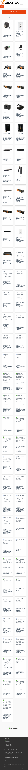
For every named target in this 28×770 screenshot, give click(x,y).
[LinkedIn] (11, 762)
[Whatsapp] (5, 762)
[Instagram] (16, 762)
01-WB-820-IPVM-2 (20, 692)
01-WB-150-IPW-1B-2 (20, 630)
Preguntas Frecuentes (10, 744)
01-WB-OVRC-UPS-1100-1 (7, 530)
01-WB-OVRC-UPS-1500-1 (20, 508)
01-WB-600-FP (7, 241)
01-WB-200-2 (7, 75)
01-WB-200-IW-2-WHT (20, 263)
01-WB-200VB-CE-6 (20, 327)
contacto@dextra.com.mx (12, 757)
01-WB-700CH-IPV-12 (7, 469)
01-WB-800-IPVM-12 (7, 650)
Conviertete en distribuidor (11, 743)
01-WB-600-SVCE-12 (20, 220)
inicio (3, 17)
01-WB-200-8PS (20, 115)
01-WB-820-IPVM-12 (7, 692)
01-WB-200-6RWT (20, 137)
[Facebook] (8, 762)
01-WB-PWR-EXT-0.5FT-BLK (7, 408)
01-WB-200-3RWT (7, 137)
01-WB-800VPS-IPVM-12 (7, 570)
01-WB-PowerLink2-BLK (20, 306)
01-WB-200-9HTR (7, 158)
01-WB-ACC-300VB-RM (20, 449)
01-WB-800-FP (20, 671)
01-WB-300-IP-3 (20, 429)
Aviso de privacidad (10, 746)
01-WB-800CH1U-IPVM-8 (7, 671)
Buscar (2, 6)
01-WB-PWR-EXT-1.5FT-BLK (20, 386)
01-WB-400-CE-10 (20, 95)
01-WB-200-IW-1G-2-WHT (20, 241)
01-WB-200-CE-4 (20, 75)
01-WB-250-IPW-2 (7, 610)
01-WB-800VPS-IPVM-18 (20, 570)
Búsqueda (8, 17)
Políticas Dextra (9, 745)
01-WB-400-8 (7, 95)
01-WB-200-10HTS (20, 158)
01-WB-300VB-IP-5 (7, 449)
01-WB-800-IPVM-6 (20, 650)
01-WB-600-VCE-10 (7, 220)
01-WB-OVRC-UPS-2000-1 (7, 508)
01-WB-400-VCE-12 (20, 199)
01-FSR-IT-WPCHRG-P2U (19, 35)
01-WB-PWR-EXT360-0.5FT (7, 386)
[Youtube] (13, 762)
